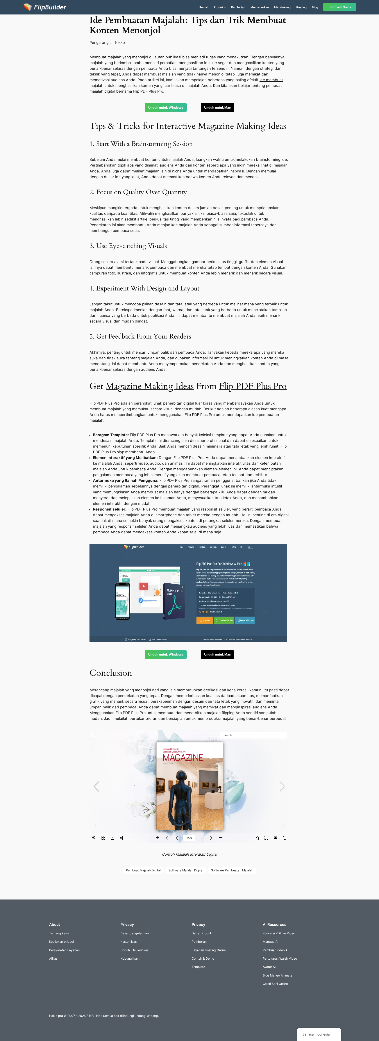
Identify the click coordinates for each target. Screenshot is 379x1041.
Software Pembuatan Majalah (232, 870)
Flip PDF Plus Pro (253, 386)
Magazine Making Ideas (150, 386)
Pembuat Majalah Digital (143, 870)
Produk (218, 7)
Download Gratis (340, 7)
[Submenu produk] (225, 7)
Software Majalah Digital (185, 870)
